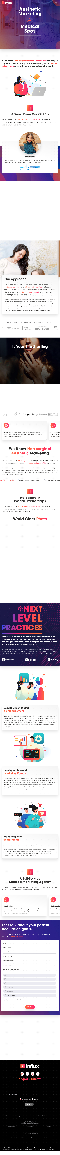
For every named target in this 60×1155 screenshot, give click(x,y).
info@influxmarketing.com (30, 1123)
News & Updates (26, 1099)
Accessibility (42, 1137)
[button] (28, 175)
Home (24, 1133)
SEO (8, 979)
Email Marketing (11, 995)
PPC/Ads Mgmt (11, 983)
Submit (29, 1007)
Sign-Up (28, 1104)
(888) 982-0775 (17, 937)
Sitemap (48, 1137)
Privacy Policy (35, 1137)
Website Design (11, 975)
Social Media (10, 991)
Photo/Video (10, 987)
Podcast (36, 1099)
